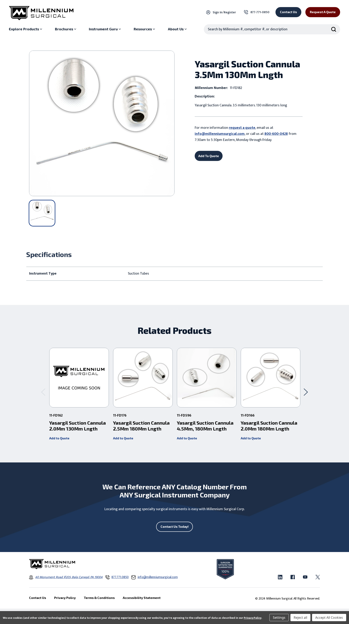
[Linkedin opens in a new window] (280, 577)
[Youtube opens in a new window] (305, 577)
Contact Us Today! (175, 526)
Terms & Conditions (99, 598)
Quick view (79, 377)
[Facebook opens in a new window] (292, 577)
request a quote (242, 128)
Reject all (300, 617)
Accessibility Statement (142, 598)
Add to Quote (59, 438)
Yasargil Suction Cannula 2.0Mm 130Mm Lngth (77, 426)
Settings (279, 617)
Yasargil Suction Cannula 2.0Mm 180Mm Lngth (269, 426)
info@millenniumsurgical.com (220, 134)
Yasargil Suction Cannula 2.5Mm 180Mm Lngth (141, 426)
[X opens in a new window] (317, 577)
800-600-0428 (276, 134)
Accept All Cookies (329, 617)
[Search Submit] (333, 29)
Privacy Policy (252, 618)
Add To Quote (208, 156)
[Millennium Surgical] (41, 13)
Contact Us (288, 12)
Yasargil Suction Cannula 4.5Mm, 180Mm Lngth (205, 426)
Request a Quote (323, 12)
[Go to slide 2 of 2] (43, 392)
